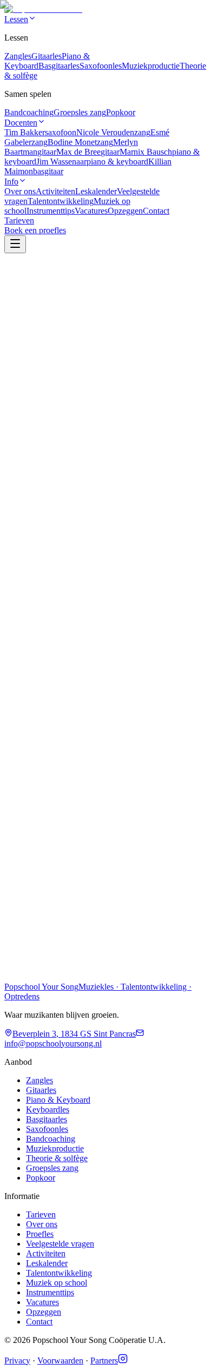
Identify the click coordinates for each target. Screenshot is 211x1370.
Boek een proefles (35, 993)
